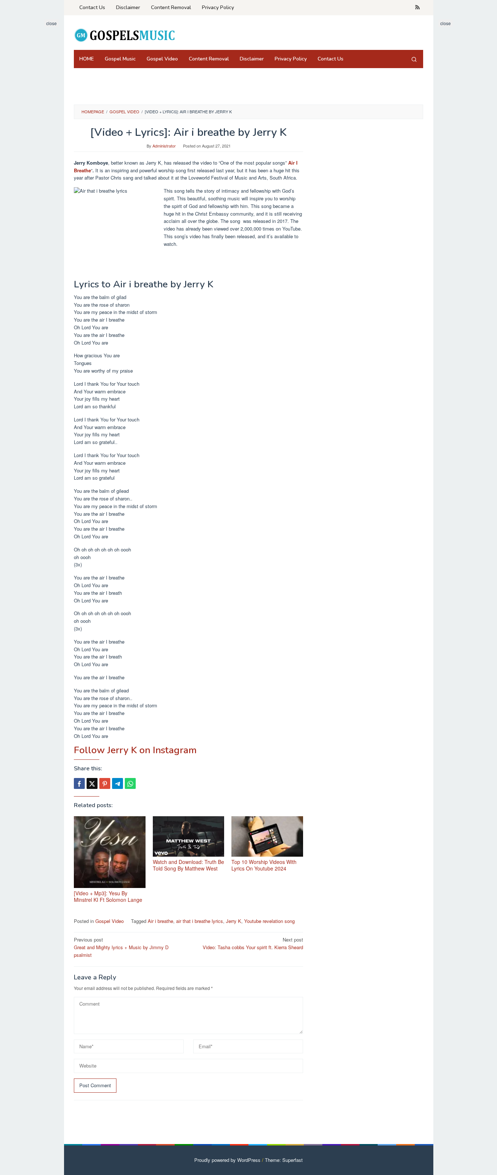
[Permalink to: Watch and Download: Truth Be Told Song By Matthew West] (188, 836)
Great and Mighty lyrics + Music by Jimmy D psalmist (121, 947)
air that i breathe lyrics (199, 920)
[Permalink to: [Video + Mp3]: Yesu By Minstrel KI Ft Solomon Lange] (110, 852)
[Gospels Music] (124, 34)
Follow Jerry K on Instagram (135, 750)
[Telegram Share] (117, 783)
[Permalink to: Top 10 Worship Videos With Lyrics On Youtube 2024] (267, 836)
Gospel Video (109, 920)
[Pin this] (104, 783)
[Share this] (79, 783)
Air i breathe (160, 920)
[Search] (414, 59)
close (51, 23)
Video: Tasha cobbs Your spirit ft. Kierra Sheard (253, 943)
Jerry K (233, 920)
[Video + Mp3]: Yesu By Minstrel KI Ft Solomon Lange (108, 896)
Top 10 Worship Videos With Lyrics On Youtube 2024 (264, 865)
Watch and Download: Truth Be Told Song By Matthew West (188, 865)
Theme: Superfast (284, 1159)
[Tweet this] (92, 783)
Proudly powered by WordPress (227, 1159)
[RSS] (417, 7)
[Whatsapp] (130, 783)
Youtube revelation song (269, 920)
